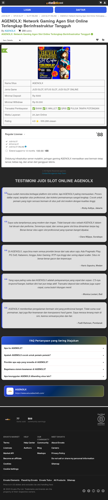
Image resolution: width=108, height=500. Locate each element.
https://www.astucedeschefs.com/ (29, 393)
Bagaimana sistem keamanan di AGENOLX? (25, 369)
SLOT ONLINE (32, 16)
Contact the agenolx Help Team (54, 173)
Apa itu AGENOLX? (13, 348)
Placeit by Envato (29, 480)
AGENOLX (10, 30)
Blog (39, 448)
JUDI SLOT (5, 16)
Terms (6, 442)
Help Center (29, 442)
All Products (60, 480)
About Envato (58, 442)
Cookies (7, 464)
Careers (55, 448)
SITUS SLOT (18, 16)
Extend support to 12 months (29, 150)
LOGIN (27, 9)
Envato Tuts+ (45, 480)
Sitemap (55, 464)
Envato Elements (11, 480)
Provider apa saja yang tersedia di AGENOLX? (26, 362)
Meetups (41, 453)
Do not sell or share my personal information (72, 458)
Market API (8, 453)
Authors (28, 448)
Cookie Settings (11, 469)
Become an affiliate (12, 458)
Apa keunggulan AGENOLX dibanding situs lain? (27, 376)
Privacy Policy (58, 453)
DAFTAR (80, 9)
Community (43, 442)
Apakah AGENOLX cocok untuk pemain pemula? (27, 355)
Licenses (7, 448)
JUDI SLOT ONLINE (49, 16)
